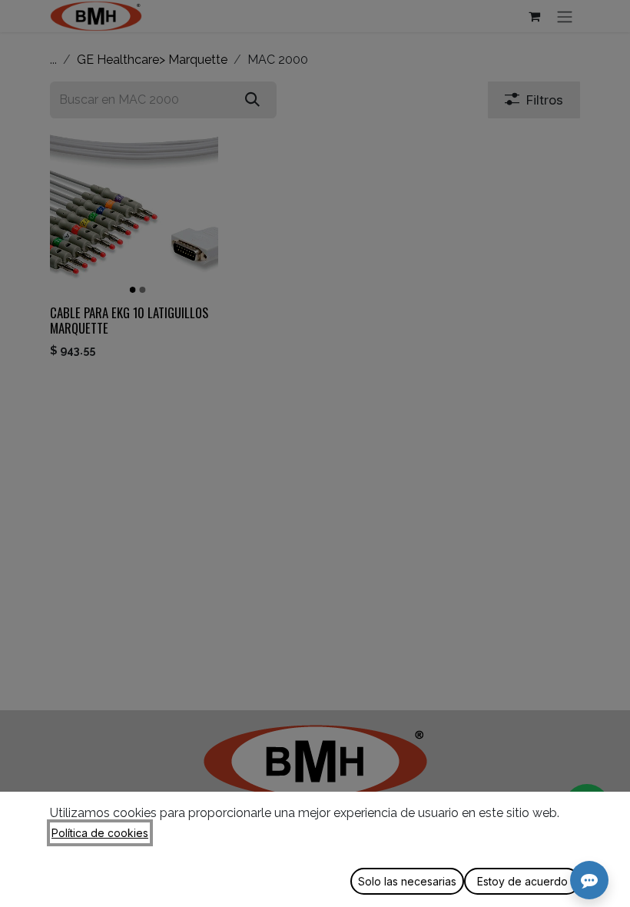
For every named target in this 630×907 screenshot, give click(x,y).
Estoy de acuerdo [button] (522, 881)
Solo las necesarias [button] (407, 881)
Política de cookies (99, 832)
